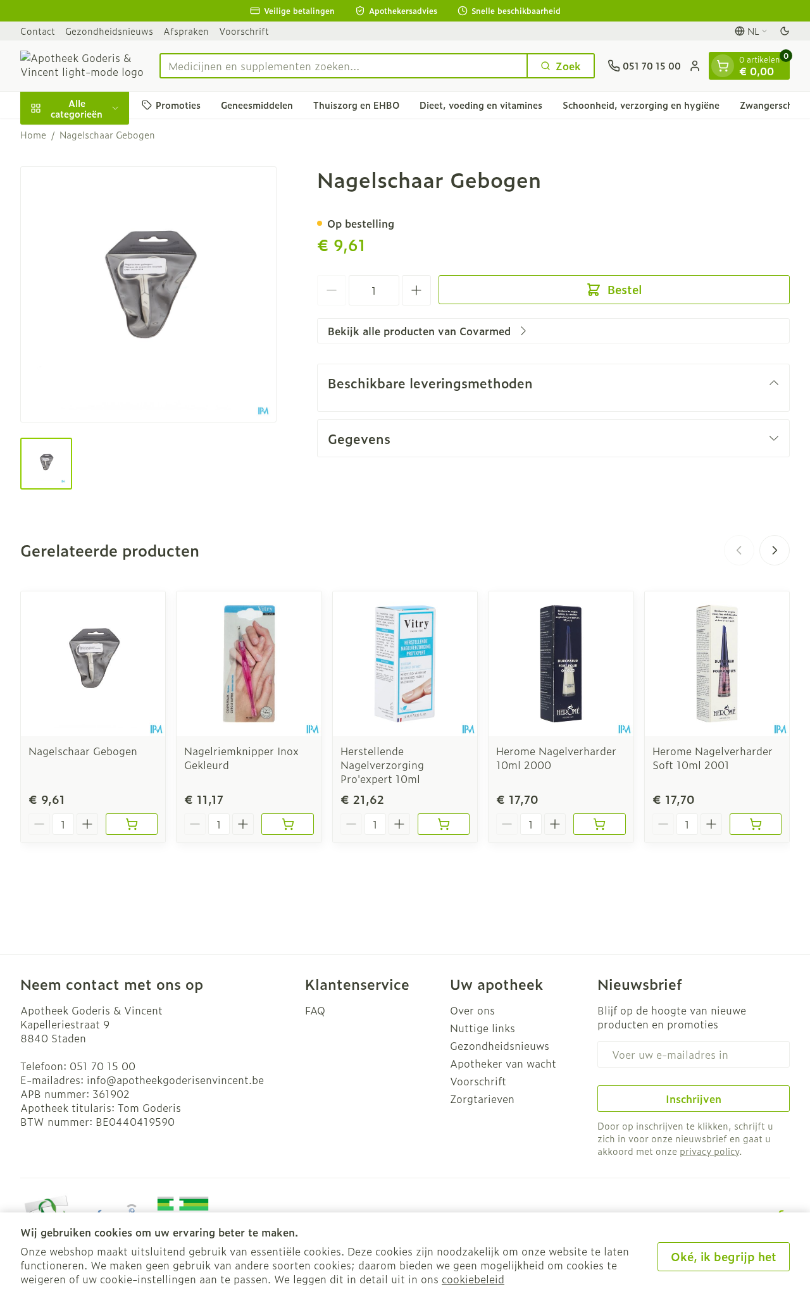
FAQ (315, 1010)
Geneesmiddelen (257, 104)
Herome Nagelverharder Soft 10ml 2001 (712, 757)
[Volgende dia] (774, 550)
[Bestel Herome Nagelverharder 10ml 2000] (599, 824)
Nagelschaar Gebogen (82, 750)
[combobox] (343, 65)
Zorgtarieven (482, 1099)
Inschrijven (693, 1098)
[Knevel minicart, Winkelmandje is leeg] (722, 65)
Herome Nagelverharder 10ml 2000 (556, 757)
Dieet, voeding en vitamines (481, 104)
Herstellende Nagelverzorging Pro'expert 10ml (382, 764)
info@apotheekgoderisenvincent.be (175, 1079)
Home (33, 134)
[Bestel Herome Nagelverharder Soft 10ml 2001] (756, 824)
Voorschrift (244, 30)
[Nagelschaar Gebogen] (93, 663)
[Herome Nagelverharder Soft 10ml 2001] (717, 663)
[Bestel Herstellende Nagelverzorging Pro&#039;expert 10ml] (444, 824)
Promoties (178, 104)
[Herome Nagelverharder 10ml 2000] (561, 663)
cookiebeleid (473, 1278)
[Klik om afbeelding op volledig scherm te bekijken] (148, 294)
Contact (37, 30)
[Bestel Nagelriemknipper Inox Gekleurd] (287, 824)
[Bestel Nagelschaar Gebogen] (132, 824)
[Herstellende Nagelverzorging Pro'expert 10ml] (405, 663)
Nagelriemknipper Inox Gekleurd (241, 757)
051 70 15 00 (102, 1065)
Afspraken (186, 30)
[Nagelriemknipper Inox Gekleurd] (249, 663)
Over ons (472, 1010)
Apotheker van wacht (503, 1063)
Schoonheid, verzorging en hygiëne (641, 104)
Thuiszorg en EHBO (356, 104)
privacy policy (709, 1150)
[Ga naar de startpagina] (83, 66)
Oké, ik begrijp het (723, 1256)
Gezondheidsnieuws (109, 30)
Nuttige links (482, 1028)
